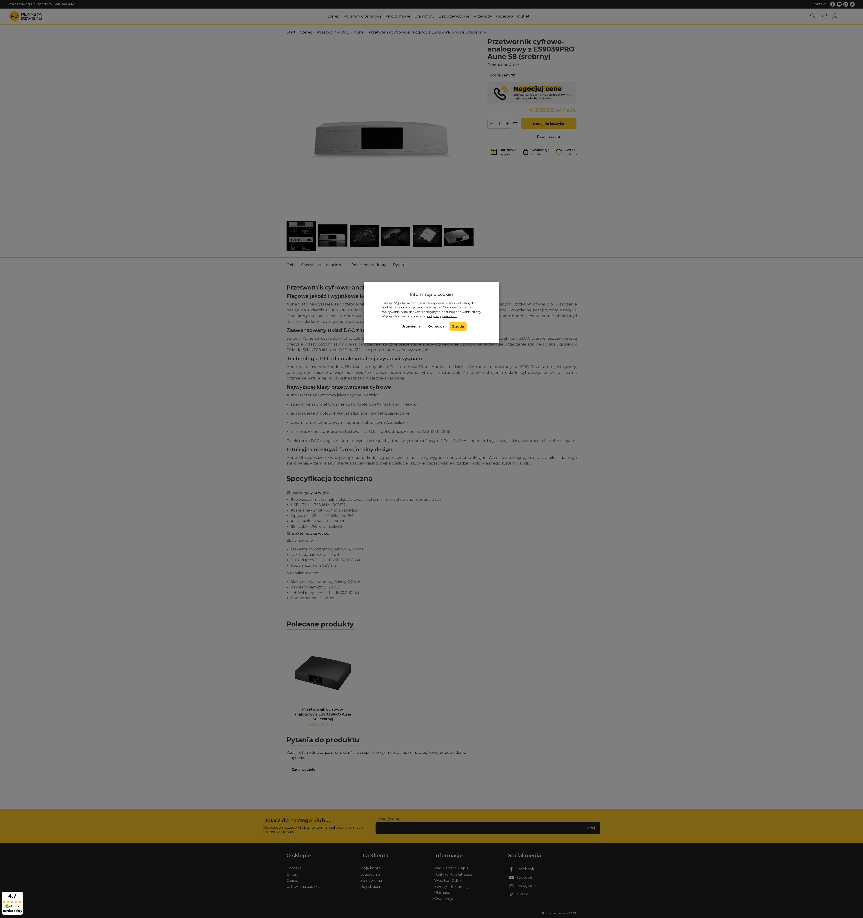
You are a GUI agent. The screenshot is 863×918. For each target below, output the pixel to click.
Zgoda (458, 326)
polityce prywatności (441, 316)
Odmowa (436, 326)
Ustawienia (410, 326)
